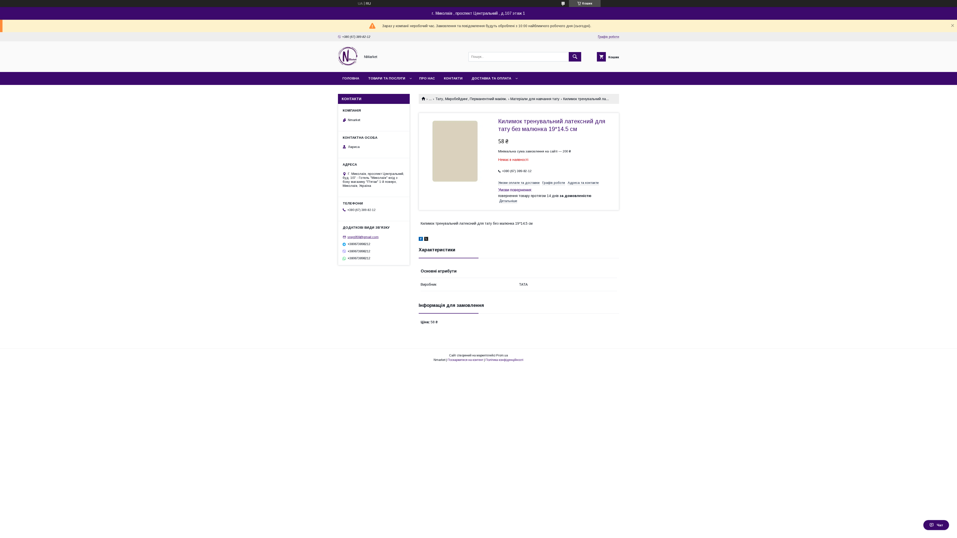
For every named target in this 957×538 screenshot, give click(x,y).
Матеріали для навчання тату (534, 99)
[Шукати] (575, 57)
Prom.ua (502, 355)
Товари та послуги (386, 78)
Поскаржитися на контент (465, 360)
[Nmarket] (348, 65)
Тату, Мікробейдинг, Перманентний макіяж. (471, 99)
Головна (350, 78)
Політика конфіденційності (504, 360)
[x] (426, 240)
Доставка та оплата (491, 78)
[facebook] (421, 240)
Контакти (453, 78)
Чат (940, 525)
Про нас (427, 78)
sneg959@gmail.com (363, 237)
